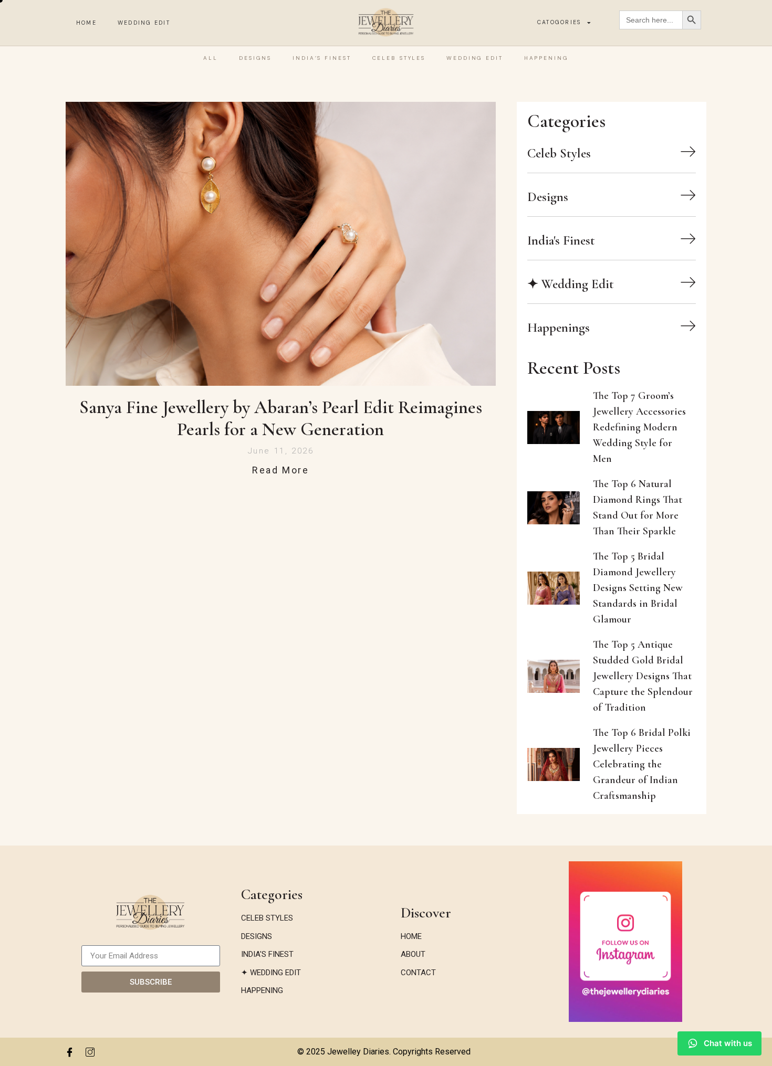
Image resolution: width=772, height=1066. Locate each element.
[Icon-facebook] (69, 1052)
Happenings (558, 327)
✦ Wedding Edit (570, 284)
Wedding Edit (144, 22)
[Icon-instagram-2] (90, 1052)
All (210, 58)
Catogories (559, 22)
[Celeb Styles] (688, 151)
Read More (280, 470)
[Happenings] (688, 325)
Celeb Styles (399, 58)
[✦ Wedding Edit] (688, 282)
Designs (255, 58)
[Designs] (688, 195)
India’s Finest (322, 58)
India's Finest (561, 240)
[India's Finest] (688, 238)
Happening (546, 58)
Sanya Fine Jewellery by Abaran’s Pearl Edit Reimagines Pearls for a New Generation (280, 418)
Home (86, 22)
